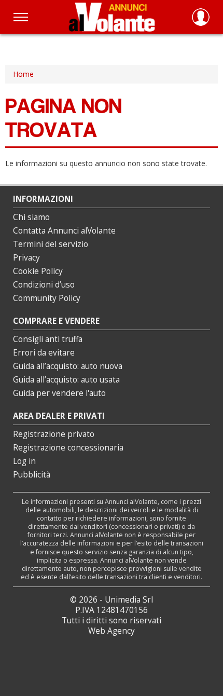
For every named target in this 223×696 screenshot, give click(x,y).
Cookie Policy (38, 271)
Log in (24, 461)
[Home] (111, 17)
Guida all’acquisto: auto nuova (67, 366)
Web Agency (111, 630)
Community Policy (46, 298)
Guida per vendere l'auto (59, 393)
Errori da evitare (44, 352)
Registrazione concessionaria (68, 447)
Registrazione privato (53, 434)
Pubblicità (31, 474)
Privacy (26, 257)
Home (23, 74)
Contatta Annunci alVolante (64, 230)
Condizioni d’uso (44, 284)
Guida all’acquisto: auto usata (66, 379)
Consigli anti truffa (47, 339)
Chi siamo (31, 217)
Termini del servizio (50, 244)
